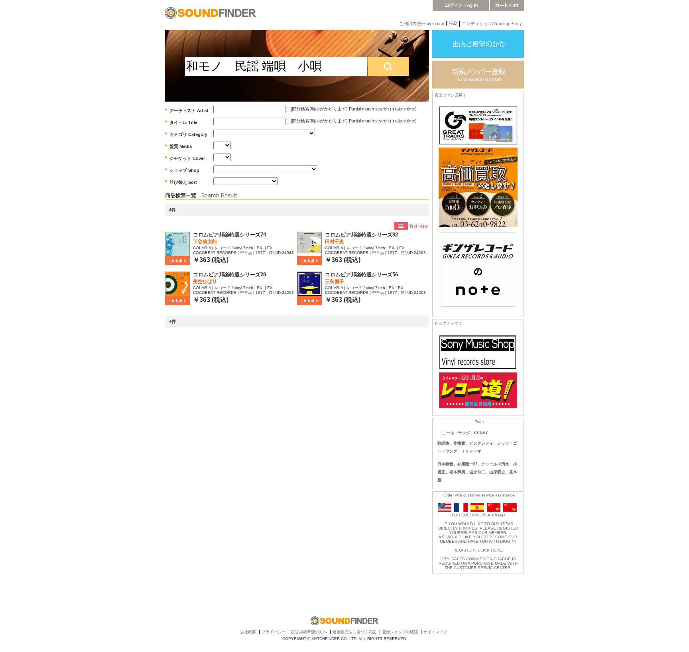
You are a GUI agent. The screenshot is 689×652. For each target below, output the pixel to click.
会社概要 (248, 632)
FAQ (453, 23)
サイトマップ (435, 632)
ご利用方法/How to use (421, 23)
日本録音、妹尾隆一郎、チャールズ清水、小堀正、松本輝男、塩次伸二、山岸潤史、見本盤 (477, 472)
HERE (496, 550)
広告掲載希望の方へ (309, 632)
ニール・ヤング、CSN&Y (465, 433)
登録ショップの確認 (400, 632)
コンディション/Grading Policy (492, 23)
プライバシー (273, 632)
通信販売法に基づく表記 (354, 632)
